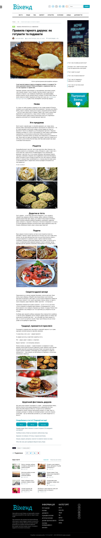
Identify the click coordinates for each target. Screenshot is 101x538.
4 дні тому (25, 469)
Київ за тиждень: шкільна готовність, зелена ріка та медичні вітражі (28, 466)
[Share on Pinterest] (38, 453)
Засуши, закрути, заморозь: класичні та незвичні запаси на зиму (34, 439)
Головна (13, 21)
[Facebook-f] (49, 6)
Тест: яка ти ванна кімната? (76, 75)
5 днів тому (50, 469)
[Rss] (67, 6)
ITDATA (47, 535)
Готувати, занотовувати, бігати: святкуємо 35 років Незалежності (54, 466)
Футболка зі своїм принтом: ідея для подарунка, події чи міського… (48, 489)
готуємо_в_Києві (26, 448)
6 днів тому (50, 477)
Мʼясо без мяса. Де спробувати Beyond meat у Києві (30, 442)
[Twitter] (53, 6)
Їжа (18, 21)
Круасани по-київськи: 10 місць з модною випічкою (30, 436)
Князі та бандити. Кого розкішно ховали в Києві (27, 481)
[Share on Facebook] (27, 453)
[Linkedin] (63, 6)
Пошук (87, 6)
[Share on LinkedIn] (34, 453)
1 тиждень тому (51, 485)
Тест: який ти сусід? (74, 72)
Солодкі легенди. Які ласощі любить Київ (26, 489)
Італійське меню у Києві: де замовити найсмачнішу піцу (31, 433)
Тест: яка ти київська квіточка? (77, 63)
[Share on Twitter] (30, 453)
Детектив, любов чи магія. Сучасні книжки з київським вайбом (28, 474)
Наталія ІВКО (19, 38)
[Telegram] (60, 6)
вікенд (19, 448)
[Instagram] (56, 6)
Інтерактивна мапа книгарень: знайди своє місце (53, 482)
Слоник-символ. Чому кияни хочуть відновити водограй (53, 474)
